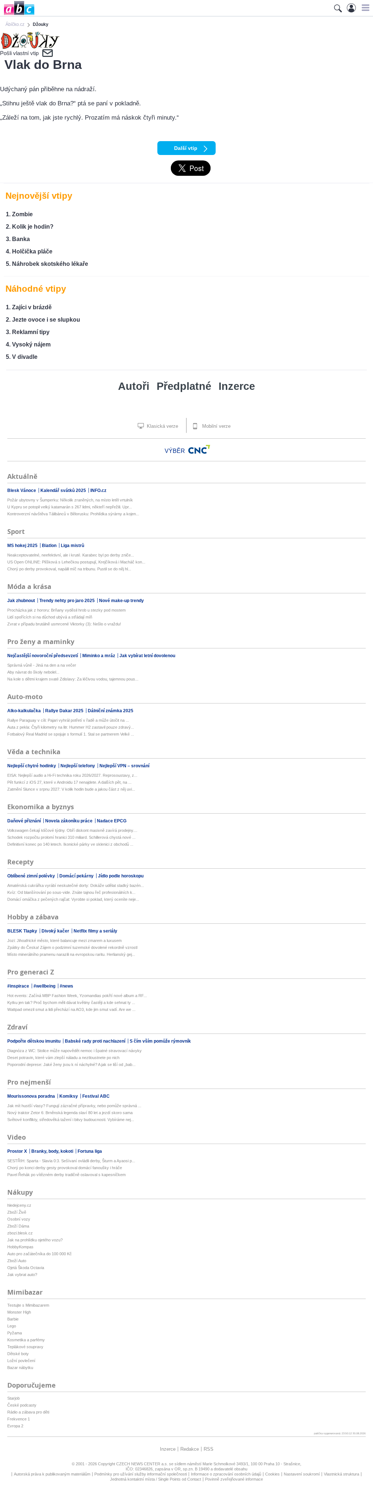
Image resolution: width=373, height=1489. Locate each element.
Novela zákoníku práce (69, 820)
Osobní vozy (18, 1219)
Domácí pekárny (77, 876)
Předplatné (184, 386)
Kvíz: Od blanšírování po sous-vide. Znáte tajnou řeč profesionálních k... (71, 892)
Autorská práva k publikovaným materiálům (52, 1474)
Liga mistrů (72, 545)
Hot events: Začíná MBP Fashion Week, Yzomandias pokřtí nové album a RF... (77, 995)
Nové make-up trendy (121, 600)
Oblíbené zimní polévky (31, 876)
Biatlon (50, 545)
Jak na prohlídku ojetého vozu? (35, 1240)
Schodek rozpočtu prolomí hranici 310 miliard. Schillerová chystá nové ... (71, 837)
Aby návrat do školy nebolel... (33, 672)
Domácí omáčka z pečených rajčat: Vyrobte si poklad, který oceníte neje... (73, 899)
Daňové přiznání (24, 820)
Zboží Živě (16, 1212)
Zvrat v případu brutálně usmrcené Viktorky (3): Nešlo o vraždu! (64, 624)
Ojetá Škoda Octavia (25, 1267)
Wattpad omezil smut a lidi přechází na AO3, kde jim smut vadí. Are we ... (71, 1009)
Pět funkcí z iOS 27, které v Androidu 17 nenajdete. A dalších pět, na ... (69, 782)
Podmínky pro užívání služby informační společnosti (140, 1474)
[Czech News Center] (199, 449)
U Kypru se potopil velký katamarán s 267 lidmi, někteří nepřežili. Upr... (69, 507)
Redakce (189, 1449)
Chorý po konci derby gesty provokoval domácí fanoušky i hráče (64, 1168)
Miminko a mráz (99, 655)
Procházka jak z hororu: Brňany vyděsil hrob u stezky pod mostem (66, 610)
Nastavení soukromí (302, 1474)
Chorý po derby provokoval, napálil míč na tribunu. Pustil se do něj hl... (69, 569)
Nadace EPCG (111, 820)
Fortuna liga (90, 1151)
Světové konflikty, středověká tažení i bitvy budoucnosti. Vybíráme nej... (70, 1119)
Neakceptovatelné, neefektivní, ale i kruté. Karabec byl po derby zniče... (70, 555)
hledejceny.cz (19, 1205)
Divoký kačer (56, 931)
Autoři (133, 386)
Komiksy (69, 1096)
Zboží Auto (16, 1261)
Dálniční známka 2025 (110, 710)
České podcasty (21, 1405)
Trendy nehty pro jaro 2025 (67, 600)
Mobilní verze (216, 426)
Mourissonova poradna (31, 1096)
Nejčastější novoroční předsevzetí (43, 655)
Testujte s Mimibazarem (28, 1305)
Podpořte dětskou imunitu (34, 1041)
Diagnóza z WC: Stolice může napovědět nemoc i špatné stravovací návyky (74, 1050)
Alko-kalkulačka (24, 710)
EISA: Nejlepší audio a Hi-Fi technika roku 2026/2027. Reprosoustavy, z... (72, 775)
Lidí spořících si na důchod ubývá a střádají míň (49, 617)
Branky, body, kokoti (52, 1151)
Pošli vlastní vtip (19, 53)
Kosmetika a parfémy (26, 1340)
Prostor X (17, 1151)
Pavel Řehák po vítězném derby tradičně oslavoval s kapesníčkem (66, 1174)
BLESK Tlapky (22, 931)
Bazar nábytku (20, 1367)
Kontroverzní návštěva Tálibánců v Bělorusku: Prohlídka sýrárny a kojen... (73, 514)
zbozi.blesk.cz (20, 1233)
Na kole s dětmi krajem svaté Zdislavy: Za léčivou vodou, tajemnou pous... (72, 679)
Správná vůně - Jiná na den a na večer (41, 665)
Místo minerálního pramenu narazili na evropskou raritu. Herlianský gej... (71, 954)
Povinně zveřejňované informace (234, 1479)
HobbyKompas (20, 1247)
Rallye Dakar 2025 (65, 710)
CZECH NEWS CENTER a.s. (142, 1464)
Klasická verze (161, 426)
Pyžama (14, 1333)
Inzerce (237, 386)
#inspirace (18, 986)
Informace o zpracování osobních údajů (226, 1474)
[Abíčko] (17, 14)
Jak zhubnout (21, 600)
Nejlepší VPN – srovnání (124, 765)
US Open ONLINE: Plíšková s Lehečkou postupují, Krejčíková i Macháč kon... (76, 562)
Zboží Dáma (18, 1226)
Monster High (19, 1312)
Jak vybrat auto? (22, 1274)
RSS (208, 1449)
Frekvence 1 (18, 1419)
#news (66, 986)
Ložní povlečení (21, 1360)
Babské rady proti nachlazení (95, 1041)
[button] (364, 8)
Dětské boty (18, 1354)
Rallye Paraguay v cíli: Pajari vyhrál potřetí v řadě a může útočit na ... (68, 720)
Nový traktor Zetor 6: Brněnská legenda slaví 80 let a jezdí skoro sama (70, 1112)
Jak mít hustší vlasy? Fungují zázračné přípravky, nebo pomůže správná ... (74, 1106)
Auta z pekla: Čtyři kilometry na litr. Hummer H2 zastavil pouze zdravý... (70, 727)
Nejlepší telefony (78, 765)
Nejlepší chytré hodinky (32, 765)
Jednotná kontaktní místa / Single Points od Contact (155, 1479)
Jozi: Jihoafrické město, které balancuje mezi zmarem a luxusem (64, 940)
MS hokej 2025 (23, 545)
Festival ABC (96, 1096)
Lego (11, 1326)
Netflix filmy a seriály (95, 931)
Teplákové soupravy (25, 1347)
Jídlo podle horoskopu (121, 876)
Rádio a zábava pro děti (28, 1412)
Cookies (272, 1474)
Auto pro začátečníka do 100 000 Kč (39, 1254)
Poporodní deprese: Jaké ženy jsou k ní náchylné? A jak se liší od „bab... (71, 1064)
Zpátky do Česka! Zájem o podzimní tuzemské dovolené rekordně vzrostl (72, 947)
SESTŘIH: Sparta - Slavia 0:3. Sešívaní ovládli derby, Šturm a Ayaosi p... (71, 1161)
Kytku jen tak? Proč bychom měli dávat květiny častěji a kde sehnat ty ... (71, 1002)
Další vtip (185, 148)
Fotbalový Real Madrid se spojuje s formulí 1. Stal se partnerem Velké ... (70, 734)
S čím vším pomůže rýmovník (160, 1041)
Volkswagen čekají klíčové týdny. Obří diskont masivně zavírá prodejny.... (72, 830)
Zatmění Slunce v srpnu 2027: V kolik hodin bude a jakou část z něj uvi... (71, 789)
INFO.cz (98, 490)
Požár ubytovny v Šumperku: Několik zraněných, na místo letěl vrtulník (70, 500)
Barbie (13, 1319)
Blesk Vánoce (22, 490)
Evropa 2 (15, 1426)
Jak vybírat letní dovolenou (147, 655)
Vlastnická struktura (341, 1474)
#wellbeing (45, 986)
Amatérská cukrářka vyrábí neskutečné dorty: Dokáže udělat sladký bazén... (75, 885)
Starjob (13, 1398)
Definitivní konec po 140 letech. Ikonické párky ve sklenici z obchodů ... (70, 844)
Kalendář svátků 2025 (63, 490)
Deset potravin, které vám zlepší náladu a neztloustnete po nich (63, 1057)
